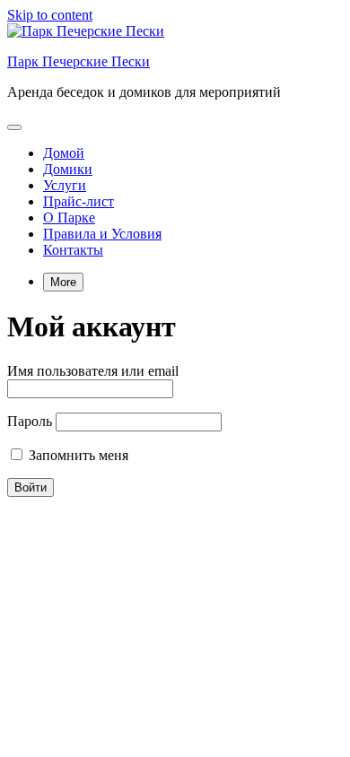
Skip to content (49, 14)
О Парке (69, 217)
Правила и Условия (102, 233)
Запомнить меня (76, 455)
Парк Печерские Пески (78, 61)
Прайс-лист (78, 201)
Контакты (73, 249)
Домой (63, 153)
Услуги (64, 185)
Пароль (29, 421)
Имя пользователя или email (93, 370)
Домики (67, 169)
